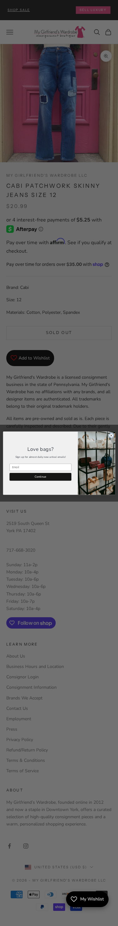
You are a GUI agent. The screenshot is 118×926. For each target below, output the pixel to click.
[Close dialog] (111, 435)
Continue (40, 476)
